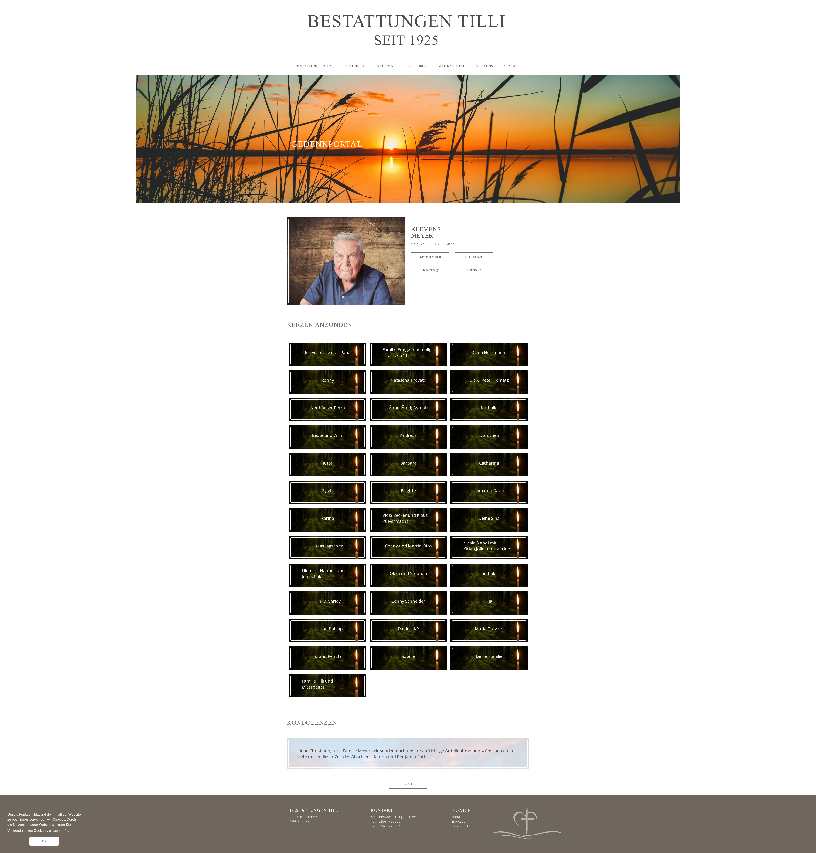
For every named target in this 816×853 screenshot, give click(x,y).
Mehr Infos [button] (61, 830)
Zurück (408, 784)
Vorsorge (417, 66)
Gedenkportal (451, 66)
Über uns (484, 66)
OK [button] (44, 841)
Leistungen (353, 66)
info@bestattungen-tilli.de (397, 817)
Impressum (460, 821)
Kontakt (511, 66)
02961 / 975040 (390, 826)
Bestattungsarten (314, 66)
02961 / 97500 (389, 821)
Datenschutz (461, 826)
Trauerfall (386, 66)
